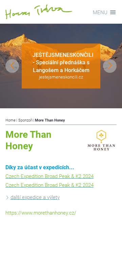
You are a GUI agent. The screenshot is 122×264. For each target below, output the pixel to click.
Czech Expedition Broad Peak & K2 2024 (49, 176)
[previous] (12, 66)
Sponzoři (25, 120)
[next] (110, 66)
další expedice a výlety (35, 197)
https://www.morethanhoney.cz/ (40, 213)
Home (10, 120)
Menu (100, 12)
